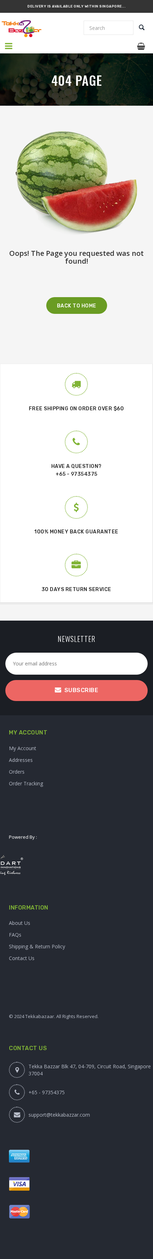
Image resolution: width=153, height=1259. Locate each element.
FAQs (15, 934)
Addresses (21, 760)
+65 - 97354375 (76, 474)
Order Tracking (26, 783)
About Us (19, 923)
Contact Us (22, 958)
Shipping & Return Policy (37, 946)
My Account (22, 748)
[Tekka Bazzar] (27, 28)
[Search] (141, 28)
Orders (17, 771)
